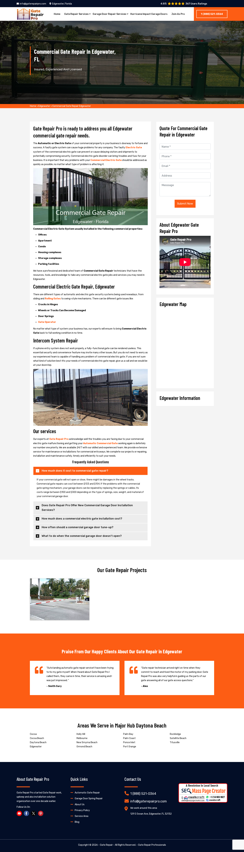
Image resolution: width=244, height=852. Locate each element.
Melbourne (82, 738)
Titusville (175, 742)
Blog (77, 822)
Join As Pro (178, 14)
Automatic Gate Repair (87, 792)
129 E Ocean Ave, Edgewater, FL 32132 (151, 813)
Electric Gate (134, 147)
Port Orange (129, 746)
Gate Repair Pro (59, 439)
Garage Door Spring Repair (89, 798)
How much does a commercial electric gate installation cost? (82, 518)
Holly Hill (81, 734)
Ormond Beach (84, 746)
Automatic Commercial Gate (100, 443)
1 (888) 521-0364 (212, 13)
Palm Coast (129, 738)
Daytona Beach (38, 742)
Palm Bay (128, 734)
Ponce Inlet (129, 742)
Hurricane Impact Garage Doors (148, 14)
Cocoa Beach (37, 738)
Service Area (81, 816)
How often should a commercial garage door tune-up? (77, 527)
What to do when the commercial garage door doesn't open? (82, 535)
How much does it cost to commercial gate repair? (75, 470)
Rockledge (175, 734)
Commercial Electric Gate (106, 160)
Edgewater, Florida (62, 3)
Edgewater (44, 106)
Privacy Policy (82, 810)
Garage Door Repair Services (109, 14)
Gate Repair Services (76, 14)
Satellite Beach (178, 738)
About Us (79, 804)
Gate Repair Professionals (152, 845)
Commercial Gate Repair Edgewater (71, 106)
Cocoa (33, 734)
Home (57, 14)
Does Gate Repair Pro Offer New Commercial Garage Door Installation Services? (87, 508)
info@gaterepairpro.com (33, 3)
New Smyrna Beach (87, 742)
